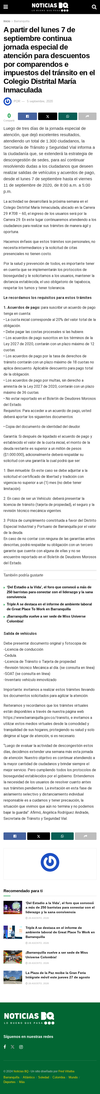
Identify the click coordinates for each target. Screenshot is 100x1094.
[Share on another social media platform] (87, 116)
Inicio (6, 21)
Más (22, 1082)
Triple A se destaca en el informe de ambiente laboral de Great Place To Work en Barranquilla (60, 932)
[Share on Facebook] (27, 116)
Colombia (59, 1077)
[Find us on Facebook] (4, 1047)
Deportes (9, 1082)
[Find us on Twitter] (12, 1047)
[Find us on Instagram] (21, 1047)
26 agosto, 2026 (38, 918)
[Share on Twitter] (47, 116)
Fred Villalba (66, 1071)
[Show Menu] (5, 7)
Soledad (43, 1077)
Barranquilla (22, 21)
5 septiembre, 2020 (40, 101)
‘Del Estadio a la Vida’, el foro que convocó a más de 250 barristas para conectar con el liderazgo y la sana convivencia (50, 592)
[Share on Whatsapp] (67, 116)
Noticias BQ (20, 1071)
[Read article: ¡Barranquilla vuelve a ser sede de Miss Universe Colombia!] (12, 957)
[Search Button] (94, 7)
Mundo (73, 1077)
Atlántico (29, 1077)
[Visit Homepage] (50, 7)
